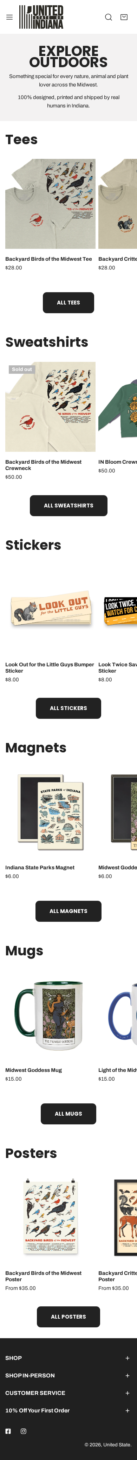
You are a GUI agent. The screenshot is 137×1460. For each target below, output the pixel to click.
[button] (124, 17)
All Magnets (68, 911)
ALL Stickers (68, 708)
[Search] (108, 17)
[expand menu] (9, 17)
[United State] (41, 17)
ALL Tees (68, 302)
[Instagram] (23, 1431)
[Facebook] (8, 1431)
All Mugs (68, 1113)
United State (116, 1444)
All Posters (68, 1316)
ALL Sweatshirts (68, 505)
